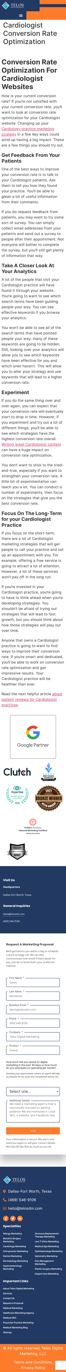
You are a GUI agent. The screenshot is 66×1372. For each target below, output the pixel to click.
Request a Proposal (13, 1303)
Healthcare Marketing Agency (18, 1313)
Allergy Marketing (12, 1233)
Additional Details (19, 1100)
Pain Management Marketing (44, 1262)
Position (14, 1045)
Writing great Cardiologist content (31, 444)
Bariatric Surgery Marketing (12, 1240)
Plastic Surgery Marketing (48, 1269)
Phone (13, 1018)
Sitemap (7, 1332)
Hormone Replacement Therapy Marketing (47, 1235)
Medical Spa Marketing (47, 1246)
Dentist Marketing (12, 1256)
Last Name (15, 991)
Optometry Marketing (46, 1256)
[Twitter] (13, 1218)
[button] (21, 15)
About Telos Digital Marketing (18, 1288)
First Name (16, 977)
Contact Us (9, 1298)
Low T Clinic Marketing (47, 1241)
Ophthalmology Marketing (48, 1251)
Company (15, 1032)
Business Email (18, 1005)
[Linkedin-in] (20, 1218)
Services (7, 1293)
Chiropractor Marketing (15, 1251)
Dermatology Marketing (15, 1261)
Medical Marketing (13, 1308)
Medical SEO (9, 1317)
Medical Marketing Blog (15, 1327)
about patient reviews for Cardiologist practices (32, 699)
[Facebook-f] (6, 1218)
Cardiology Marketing (14, 1246)
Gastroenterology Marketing (12, 1267)
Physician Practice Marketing (18, 1322)
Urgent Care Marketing (47, 1273)
